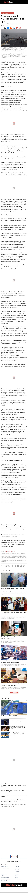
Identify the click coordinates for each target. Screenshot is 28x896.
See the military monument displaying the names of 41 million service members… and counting (17, 727)
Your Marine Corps (7, 13)
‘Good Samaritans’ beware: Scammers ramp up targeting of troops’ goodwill (12, 637)
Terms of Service (4, 868)
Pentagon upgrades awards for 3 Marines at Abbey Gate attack (13, 786)
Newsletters (17, 868)
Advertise (3, 875)
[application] (14, 707)
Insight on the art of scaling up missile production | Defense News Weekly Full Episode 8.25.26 (16, 733)
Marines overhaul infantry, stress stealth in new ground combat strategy (12, 790)
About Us (17, 875)
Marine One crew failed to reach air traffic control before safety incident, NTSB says (13, 800)
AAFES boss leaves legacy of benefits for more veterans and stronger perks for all (12, 589)
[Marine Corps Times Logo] (8, 2)
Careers (16, 877)
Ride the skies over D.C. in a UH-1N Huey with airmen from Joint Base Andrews (13, 716)
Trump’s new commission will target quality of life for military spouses (14, 613)
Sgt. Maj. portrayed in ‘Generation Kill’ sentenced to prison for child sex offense (13, 805)
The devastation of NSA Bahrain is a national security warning (14, 795)
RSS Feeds (17, 869)
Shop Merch (17, 871)
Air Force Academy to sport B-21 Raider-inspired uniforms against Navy (16, 720)
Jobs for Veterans (18, 879)
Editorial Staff (4, 880)
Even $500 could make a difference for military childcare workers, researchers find (12, 684)
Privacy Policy (4, 866)
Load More (14, 692)
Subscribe (17, 866)
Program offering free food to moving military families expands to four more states (12, 661)
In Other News (5, 571)
